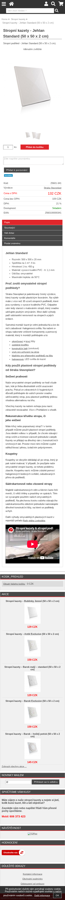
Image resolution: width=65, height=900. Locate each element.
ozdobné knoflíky (20, 345)
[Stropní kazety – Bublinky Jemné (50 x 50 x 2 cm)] (32, 612)
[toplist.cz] (32, 834)
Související (9, 227)
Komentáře (9, 238)
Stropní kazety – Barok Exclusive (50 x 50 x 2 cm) (32, 701)
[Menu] (3, 4)
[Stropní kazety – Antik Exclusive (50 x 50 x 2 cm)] (32, 645)
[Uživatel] (46, 4)
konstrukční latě (20, 348)
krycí (28, 341)
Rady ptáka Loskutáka (34, 520)
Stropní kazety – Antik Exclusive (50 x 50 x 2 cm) (32, 634)
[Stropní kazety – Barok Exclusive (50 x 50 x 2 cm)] (32, 712)
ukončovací (17, 341)
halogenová (18, 359)
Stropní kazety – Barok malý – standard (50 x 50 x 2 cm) (32, 668)
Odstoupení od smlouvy (32, 884)
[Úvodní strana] (11, 4)
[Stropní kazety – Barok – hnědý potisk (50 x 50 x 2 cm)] (32, 748)
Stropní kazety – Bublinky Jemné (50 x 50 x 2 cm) (32, 601)
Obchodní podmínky (32, 879)
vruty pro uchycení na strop (25, 352)
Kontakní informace (32, 874)
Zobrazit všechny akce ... (14, 766)
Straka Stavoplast (52, 188)
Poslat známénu (12, 243)
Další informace (42, 895)
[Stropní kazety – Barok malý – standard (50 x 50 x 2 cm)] (32, 681)
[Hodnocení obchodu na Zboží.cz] (13, 855)
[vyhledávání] (53, 4)
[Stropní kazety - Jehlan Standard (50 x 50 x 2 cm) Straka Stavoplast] (32, 90)
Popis (7, 222)
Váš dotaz (9, 233)
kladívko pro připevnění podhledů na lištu (32, 355)
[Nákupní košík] (61, 4)
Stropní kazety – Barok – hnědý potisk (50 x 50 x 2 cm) (32, 735)
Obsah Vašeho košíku (14, 584)
